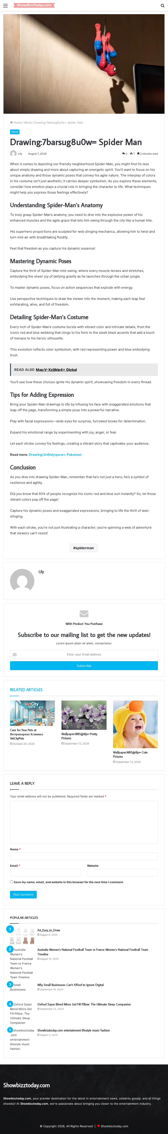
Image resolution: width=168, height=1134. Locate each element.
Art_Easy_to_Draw (48, 930)
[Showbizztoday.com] (34, 5)
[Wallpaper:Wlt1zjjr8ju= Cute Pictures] (135, 724)
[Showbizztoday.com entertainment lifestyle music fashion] (22, 1039)
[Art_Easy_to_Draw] (22, 936)
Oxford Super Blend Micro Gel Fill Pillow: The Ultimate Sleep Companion (84, 1004)
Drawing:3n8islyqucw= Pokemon (55, 455)
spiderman (84, 548)
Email (15, 865)
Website (92, 865)
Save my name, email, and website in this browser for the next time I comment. (69, 882)
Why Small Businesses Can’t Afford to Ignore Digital (70, 985)
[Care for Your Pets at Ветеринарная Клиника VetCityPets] (32, 713)
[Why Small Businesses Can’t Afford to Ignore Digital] (22, 991)
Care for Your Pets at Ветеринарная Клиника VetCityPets (26, 734)
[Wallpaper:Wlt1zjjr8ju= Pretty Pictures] (83, 715)
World (28, 122)
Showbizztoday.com (114, 1126)
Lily (41, 571)
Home (17, 122)
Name (15, 849)
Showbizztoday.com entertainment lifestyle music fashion (73, 1030)
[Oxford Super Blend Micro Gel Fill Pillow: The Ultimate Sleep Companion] (22, 1013)
